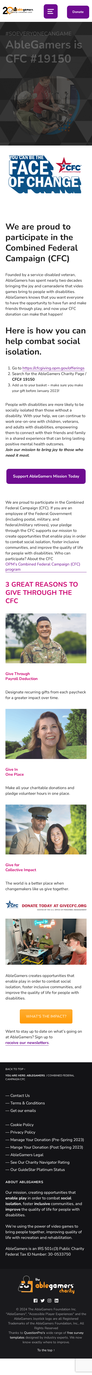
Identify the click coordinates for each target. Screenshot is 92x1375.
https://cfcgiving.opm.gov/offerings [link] (53, 368)
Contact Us (20, 1095)
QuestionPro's (35, 1333)
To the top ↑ (46, 1350)
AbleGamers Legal (26, 1155)
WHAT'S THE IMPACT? (46, 1016)
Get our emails (23, 1110)
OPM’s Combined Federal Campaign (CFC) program (42, 567)
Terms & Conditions (27, 1103)
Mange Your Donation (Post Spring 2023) (46, 1147)
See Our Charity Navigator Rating (40, 1162)
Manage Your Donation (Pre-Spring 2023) (47, 1139)
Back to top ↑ (15, 1069)
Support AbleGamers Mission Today (46, 476)
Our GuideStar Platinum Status (37, 1169)
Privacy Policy (22, 1132)
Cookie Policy (22, 1124)
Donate (78, 12)
